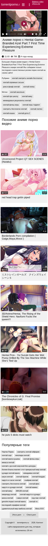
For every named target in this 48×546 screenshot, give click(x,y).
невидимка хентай (31, 473)
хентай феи (34, 484)
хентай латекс (36, 109)
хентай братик (22, 477)
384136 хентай (22, 491)
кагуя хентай (7, 477)
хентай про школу (10, 96)
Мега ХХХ (39, 509)
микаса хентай (8, 462)
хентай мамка (31, 487)
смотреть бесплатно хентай (15, 109)
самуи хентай (22, 498)
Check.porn (31, 515)
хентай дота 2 (24, 113)
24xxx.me (36, 4)
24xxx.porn (16, 515)
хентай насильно (17, 92)
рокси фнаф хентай (11, 87)
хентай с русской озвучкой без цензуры (19, 466)
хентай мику (27, 96)
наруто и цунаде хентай (12, 487)
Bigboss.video (37, 2)
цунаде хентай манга (11, 473)
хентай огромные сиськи (13, 82)
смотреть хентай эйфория (28, 452)
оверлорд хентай (9, 494)
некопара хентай (22, 455)
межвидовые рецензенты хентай (17, 100)
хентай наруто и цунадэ (30, 494)
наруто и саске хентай (11, 480)
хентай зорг (7, 455)
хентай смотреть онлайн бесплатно (27, 78)
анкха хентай (7, 498)
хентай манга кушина (11, 459)
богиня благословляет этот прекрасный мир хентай (23, 469)
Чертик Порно (8, 452)
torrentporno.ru (9, 4)
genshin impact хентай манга (14, 501)
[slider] (11, 34)
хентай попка (28, 87)
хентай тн (33, 501)
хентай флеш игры (11, 105)
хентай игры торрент (31, 105)
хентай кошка (9, 113)
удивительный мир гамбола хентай (17, 509)
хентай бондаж (38, 477)
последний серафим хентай (13, 505)
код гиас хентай (38, 498)
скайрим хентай (31, 480)
